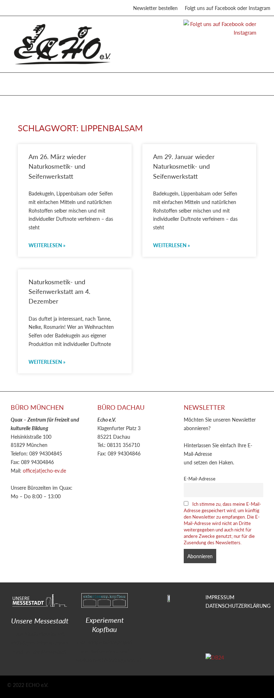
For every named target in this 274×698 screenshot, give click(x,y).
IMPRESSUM (220, 597)
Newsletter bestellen (155, 7)
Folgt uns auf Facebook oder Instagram (227, 7)
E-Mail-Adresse (199, 478)
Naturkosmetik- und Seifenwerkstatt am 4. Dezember (59, 291)
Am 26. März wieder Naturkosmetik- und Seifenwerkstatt (57, 166)
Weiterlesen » (47, 245)
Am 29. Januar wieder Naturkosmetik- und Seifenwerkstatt (184, 166)
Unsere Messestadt (39, 621)
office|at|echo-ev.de (44, 470)
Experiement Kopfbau (105, 624)
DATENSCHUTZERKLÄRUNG (238, 605)
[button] (14, 82)
